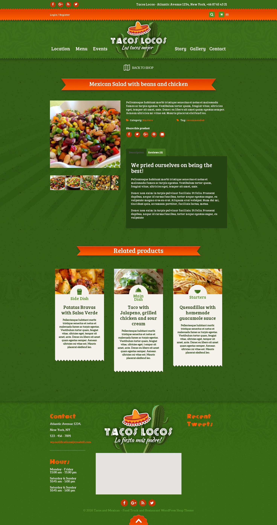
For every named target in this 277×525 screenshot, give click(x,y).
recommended (195, 120)
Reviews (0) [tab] (155, 152)
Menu (82, 48)
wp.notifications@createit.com (70, 442)
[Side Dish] (79, 281)
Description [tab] (136, 152)
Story (180, 48)
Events (100, 48)
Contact (217, 48)
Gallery (198, 48)
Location (60, 48)
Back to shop (142, 67)
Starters (147, 120)
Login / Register (60, 14)
